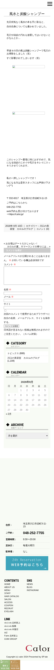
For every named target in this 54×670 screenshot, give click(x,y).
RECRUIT (8, 608)
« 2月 (8, 414)
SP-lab (45, 657)
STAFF (7, 593)
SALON (7, 599)
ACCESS (8, 602)
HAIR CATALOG (11, 596)
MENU (7, 590)
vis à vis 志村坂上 (12, 623)
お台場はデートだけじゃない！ (22, 243)
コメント (10, 264)
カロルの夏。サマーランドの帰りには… (28, 246)
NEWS (30, 584)
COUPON (8, 605)
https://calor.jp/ (16, 214)
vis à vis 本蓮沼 (11, 629)
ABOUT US (9, 587)
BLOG (29, 587)
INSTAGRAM (33, 590)
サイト (7, 304)
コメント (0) (42, 229)
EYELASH (8, 611)
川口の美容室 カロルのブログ (23, 358)
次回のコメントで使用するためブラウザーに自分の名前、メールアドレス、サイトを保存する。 (27, 318)
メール (9, 297)
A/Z (5, 632)
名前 (7, 289)
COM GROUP (10, 639)
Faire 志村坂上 (11, 636)
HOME (7, 584)
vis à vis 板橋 (10, 626)
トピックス (13, 353)
